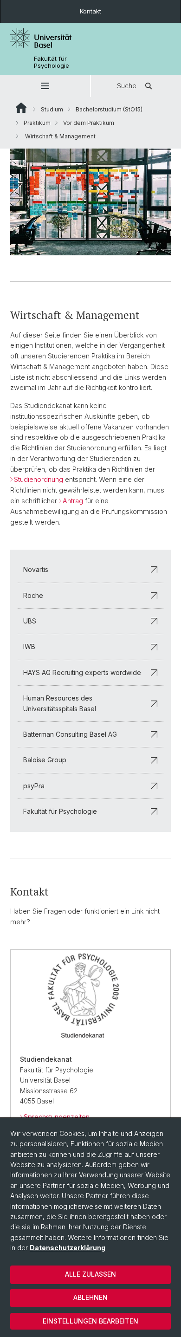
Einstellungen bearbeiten (90, 1321)
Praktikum (37, 122)
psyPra (34, 786)
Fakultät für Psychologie (51, 62)
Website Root (21, 108)
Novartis (35, 569)
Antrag (73, 501)
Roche (33, 595)
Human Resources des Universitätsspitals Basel (59, 703)
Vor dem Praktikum (88, 122)
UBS (29, 621)
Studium (52, 109)
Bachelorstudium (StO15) (109, 109)
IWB (29, 646)
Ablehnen (90, 1297)
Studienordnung (38, 479)
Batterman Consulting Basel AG (70, 734)
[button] (45, 86)
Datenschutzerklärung (67, 1248)
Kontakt (90, 11)
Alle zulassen (90, 1274)
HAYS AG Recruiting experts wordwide (82, 672)
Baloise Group (44, 760)
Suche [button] (126, 86)
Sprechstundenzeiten (57, 1117)
